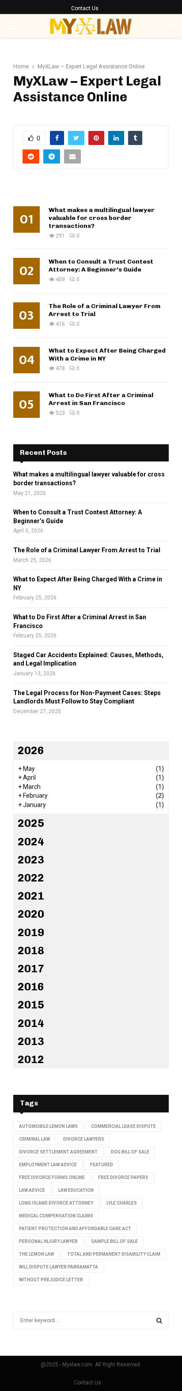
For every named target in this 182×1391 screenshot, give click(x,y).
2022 (31, 877)
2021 (31, 895)
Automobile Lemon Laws (48, 1126)
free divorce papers (123, 1177)
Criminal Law (34, 1139)
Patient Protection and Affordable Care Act (75, 1228)
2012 (31, 1059)
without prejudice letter (51, 1279)
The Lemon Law (36, 1254)
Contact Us (85, 8)
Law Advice (32, 1190)
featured (101, 1164)
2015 (31, 1004)
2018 (31, 950)
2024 (31, 841)
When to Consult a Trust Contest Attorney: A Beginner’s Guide (101, 265)
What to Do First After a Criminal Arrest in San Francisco (101, 399)
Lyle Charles (121, 1203)
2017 (31, 968)
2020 (31, 913)
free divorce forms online (52, 1177)
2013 (31, 1041)
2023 (31, 859)
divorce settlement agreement (58, 1151)
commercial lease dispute (123, 1126)
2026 (31, 750)
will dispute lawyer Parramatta (58, 1267)
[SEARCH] (159, 1320)
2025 (31, 823)
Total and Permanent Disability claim (113, 1254)
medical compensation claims (56, 1215)
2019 (31, 932)
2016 (31, 986)
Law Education (76, 1190)
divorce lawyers (83, 1139)
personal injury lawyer (48, 1241)
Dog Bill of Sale (130, 1151)
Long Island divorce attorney (56, 1203)
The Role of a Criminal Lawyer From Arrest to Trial (86, 550)
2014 (31, 1023)
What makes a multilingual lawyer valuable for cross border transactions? (102, 218)
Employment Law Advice (48, 1164)
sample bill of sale (114, 1241)
